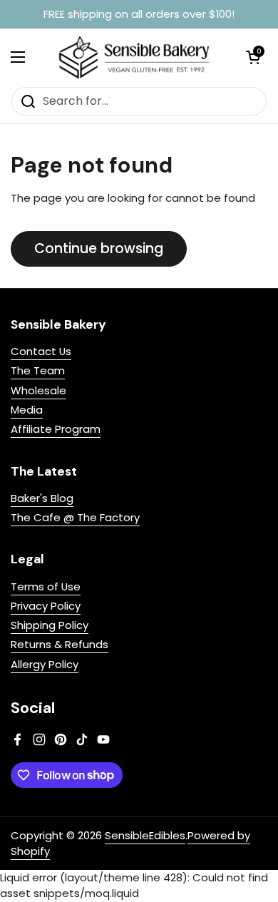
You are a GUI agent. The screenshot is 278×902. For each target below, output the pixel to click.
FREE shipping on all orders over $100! (139, 14)
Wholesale (38, 390)
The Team (38, 370)
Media (27, 409)
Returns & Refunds (59, 644)
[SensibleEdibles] (135, 57)
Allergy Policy (44, 664)
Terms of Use (46, 586)
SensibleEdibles (145, 835)
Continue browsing (98, 248)
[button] (253, 57)
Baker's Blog (42, 498)
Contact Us (41, 351)
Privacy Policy (46, 605)
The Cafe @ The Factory (75, 517)
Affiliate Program (56, 428)
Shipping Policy (49, 624)
